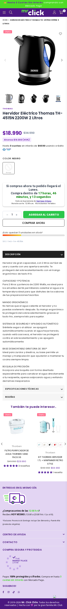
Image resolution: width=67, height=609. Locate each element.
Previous (5, 60)
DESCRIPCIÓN (13, 254)
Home (5, 20)
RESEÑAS (10, 396)
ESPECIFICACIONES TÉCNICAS (22, 388)
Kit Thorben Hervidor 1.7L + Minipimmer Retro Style (50, 460)
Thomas (8, 108)
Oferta (8, 31)
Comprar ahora (33, 223)
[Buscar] (11, 12)
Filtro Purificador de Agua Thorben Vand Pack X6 (17, 454)
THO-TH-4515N (15, 241)
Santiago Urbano (44, 201)
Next (61, 60)
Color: (11, 158)
